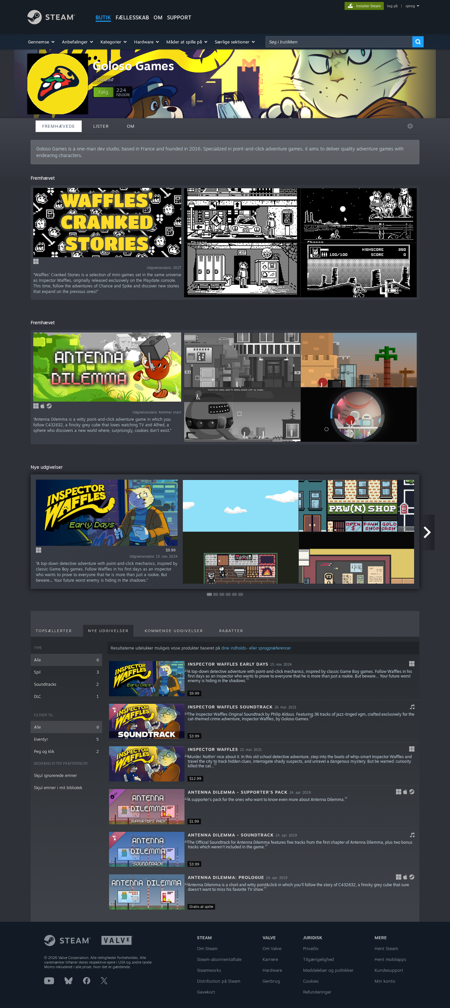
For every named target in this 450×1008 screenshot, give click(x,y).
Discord (103, 79)
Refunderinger (317, 992)
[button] (42, 41)
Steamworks (209, 970)
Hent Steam (386, 948)
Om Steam (207, 948)
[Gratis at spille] (146, 892)
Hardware (272, 970)
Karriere (270, 959)
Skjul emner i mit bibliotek (58, 787)
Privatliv (311, 948)
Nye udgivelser (108, 630)
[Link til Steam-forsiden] (51, 22)
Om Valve (272, 948)
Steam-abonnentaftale (219, 959)
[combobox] (339, 41)
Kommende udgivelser (174, 630)
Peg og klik (66, 751)
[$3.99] (146, 721)
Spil (66, 672)
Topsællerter (54, 630)
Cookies (311, 981)
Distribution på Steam (218, 981)
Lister (101, 126)
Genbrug (271, 981)
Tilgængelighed (318, 959)
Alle (66, 659)
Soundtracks (66, 684)
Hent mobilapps (390, 959)
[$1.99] (146, 806)
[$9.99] (146, 678)
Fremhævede (58, 126)
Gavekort (206, 992)
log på (392, 6)
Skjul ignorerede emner (55, 775)
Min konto (385, 981)
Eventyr (66, 739)
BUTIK (103, 17)
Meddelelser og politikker (328, 970)
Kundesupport (389, 970)
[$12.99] (146, 764)
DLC (66, 696)
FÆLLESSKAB (132, 17)
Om (158, 17)
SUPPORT (179, 17)
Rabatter (231, 630)
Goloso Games (133, 65)
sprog (410, 6)
